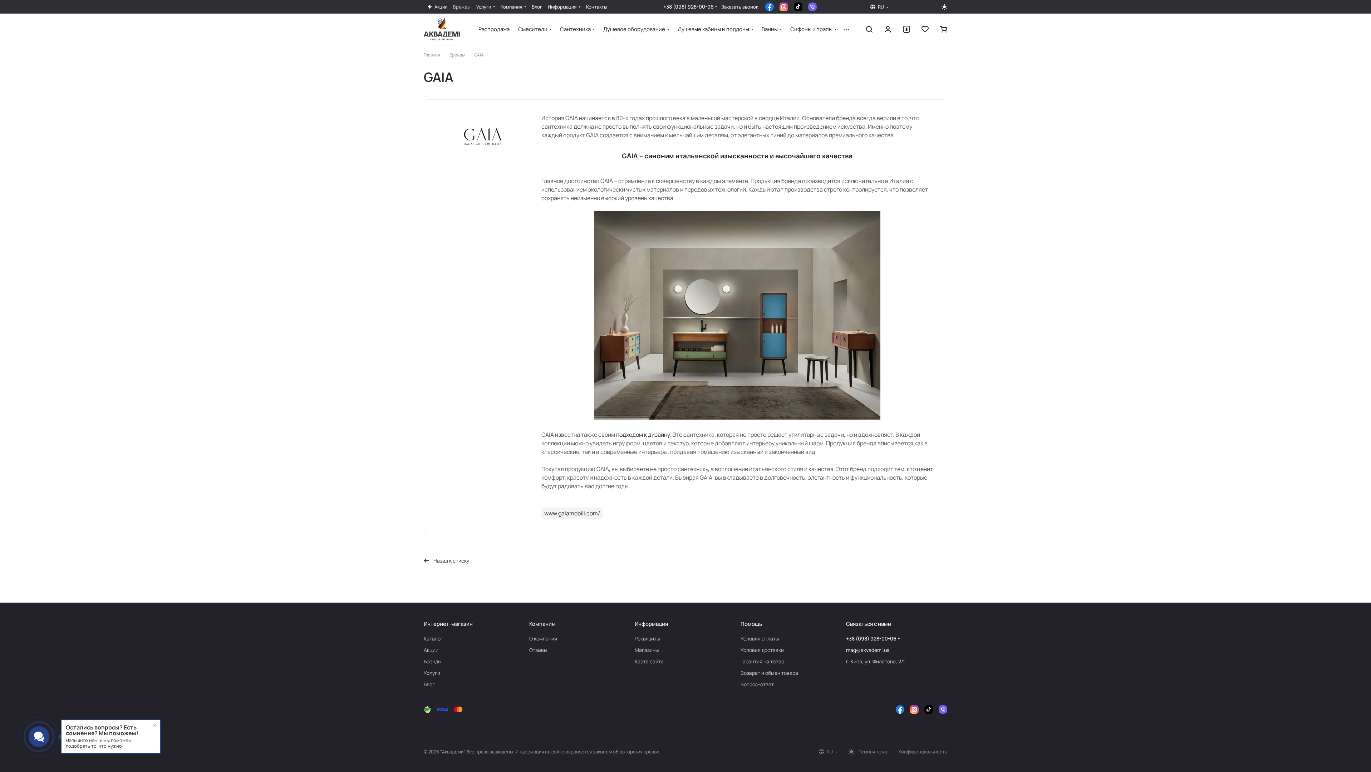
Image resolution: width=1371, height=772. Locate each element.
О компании (543, 638)
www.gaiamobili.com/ (572, 513)
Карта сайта (649, 661)
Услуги (432, 672)
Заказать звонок (739, 7)
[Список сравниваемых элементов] (906, 29)
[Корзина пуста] (943, 29)
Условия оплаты (760, 638)
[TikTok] (798, 7)
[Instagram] (784, 7)
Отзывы (538, 650)
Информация (651, 624)
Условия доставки (762, 650)
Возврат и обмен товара (769, 672)
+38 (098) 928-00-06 (688, 6)
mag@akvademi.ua (868, 650)
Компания (542, 624)
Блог (429, 684)
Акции (431, 650)
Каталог (433, 638)
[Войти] (887, 29)
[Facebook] (769, 7)
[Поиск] (869, 29)
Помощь (751, 624)
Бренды (432, 661)
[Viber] (812, 7)
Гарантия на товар (762, 661)
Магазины (647, 650)
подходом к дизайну (643, 435)
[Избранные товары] (925, 29)
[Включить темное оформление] (944, 7)
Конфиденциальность (923, 751)
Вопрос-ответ (757, 684)
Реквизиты (647, 638)
